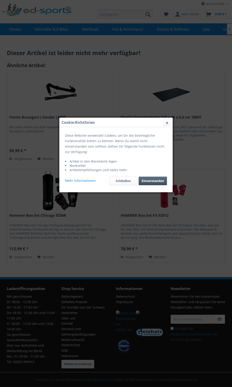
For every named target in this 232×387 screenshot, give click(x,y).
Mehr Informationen (80, 180)
